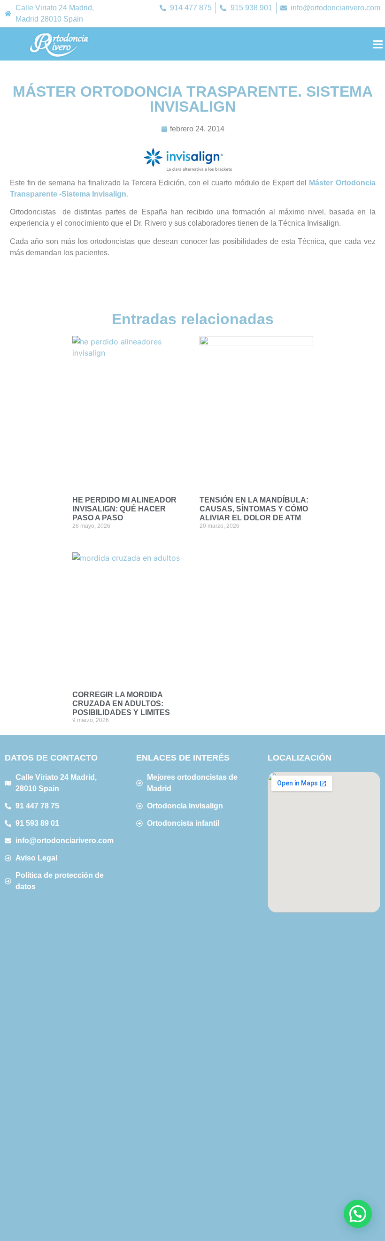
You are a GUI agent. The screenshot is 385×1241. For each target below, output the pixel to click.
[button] (358, 1214)
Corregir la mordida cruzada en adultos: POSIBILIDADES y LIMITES (121, 703)
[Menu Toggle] (378, 44)
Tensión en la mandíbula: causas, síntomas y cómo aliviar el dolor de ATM (254, 509)
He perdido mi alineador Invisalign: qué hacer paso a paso (124, 509)
